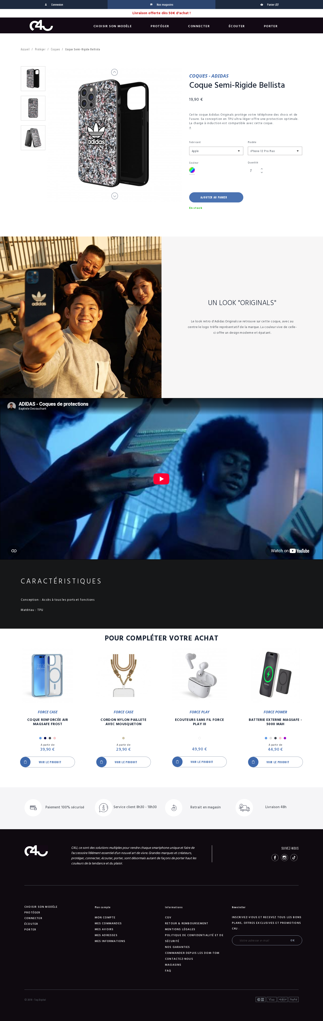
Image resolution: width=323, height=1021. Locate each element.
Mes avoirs (104, 929)
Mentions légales (180, 929)
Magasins (173, 965)
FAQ (168, 971)
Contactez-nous (179, 959)
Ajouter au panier (214, 197)
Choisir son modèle (112, 26)
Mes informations (110, 941)
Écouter (237, 26)
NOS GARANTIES (177, 947)
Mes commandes (108, 923)
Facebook (275, 857)
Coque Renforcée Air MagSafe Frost (47, 722)
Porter (271, 26)
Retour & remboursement (186, 923)
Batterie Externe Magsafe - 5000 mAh (275, 722)
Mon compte (105, 918)
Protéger (160, 26)
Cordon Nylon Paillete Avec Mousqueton (123, 722)
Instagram (284, 857)
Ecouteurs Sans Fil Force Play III (199, 722)
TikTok (294, 857)
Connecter (199, 26)
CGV (168, 918)
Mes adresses (106, 935)
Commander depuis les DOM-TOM (192, 953)
